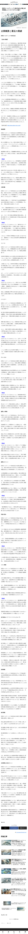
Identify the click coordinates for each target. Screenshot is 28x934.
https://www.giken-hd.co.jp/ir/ (13, 125)
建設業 (3, 822)
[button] (22, 828)
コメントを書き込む (14, 919)
